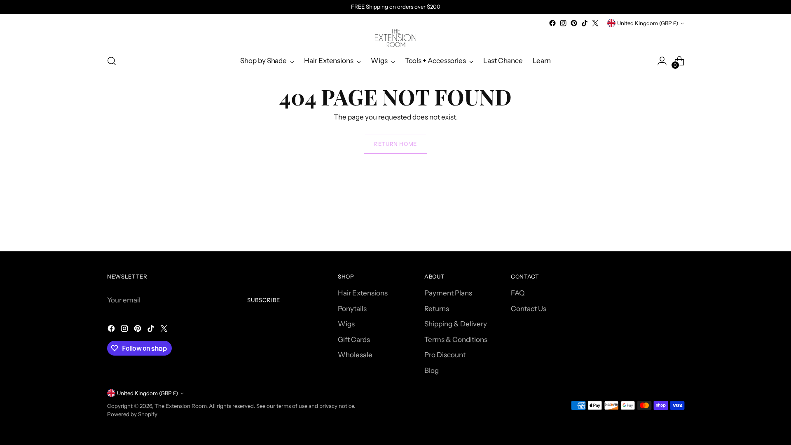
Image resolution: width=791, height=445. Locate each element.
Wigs (346, 324)
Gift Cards (354, 339)
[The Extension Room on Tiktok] (584, 23)
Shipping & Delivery (455, 324)
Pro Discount (445, 355)
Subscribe (263, 300)
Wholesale (355, 355)
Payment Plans (448, 293)
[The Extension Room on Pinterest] (574, 23)
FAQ (517, 293)
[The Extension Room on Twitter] (595, 23)
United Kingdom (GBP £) (647, 23)
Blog (431, 370)
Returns (436, 308)
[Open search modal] (111, 61)
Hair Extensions (363, 293)
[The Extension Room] (395, 38)
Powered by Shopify (132, 414)
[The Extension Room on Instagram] (563, 23)
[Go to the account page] (662, 61)
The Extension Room (180, 406)
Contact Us (528, 308)
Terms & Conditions (455, 339)
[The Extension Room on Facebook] (552, 23)
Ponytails (352, 308)
